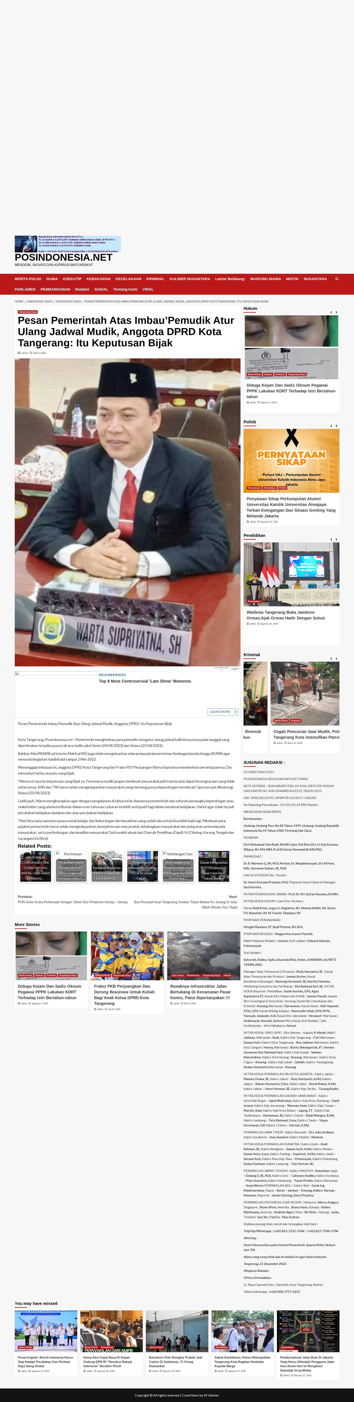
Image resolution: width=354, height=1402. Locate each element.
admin (24, 352)
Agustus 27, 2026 (237, 1371)
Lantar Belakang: (230, 279)
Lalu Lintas (177, 975)
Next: (185, 902)
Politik (282, 488)
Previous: (73, 899)
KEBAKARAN (98, 279)
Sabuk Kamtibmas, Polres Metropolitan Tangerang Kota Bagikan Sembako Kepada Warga (242, 1362)
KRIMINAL (155, 279)
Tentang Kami (125, 289)
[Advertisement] (177, 28)
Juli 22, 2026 (114, 1009)
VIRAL (148, 289)
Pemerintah (193, 975)
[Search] (336, 279)
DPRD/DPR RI (102, 975)
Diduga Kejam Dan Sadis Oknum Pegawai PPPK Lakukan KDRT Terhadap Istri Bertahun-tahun (49, 992)
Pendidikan (270, 488)
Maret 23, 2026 (268, 743)
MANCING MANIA (265, 279)
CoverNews (190, 1395)
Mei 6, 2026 (190, 1003)
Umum (227, 975)
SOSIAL (101, 289)
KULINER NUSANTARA (190, 279)
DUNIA (52, 279)
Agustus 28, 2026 (171, 1371)
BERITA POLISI (28, 279)
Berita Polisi (25, 975)
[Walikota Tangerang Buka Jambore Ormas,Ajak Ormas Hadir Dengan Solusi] (291, 574)
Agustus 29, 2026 (40, 1371)
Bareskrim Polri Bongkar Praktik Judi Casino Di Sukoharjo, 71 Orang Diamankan (175, 1362)
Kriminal (51, 975)
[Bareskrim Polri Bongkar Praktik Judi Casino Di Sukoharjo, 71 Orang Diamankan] (177, 1331)
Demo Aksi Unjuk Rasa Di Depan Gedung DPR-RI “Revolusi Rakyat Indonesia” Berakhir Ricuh (107, 1362)
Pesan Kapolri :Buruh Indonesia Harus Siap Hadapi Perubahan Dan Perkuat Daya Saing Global (45, 1362)
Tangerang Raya (27, 312)
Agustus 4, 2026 (40, 1003)
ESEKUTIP (72, 279)
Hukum (39, 975)
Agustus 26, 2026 (269, 624)
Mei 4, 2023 (39, 352)
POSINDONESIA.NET (63, 257)
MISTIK (292, 279)
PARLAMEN (25, 289)
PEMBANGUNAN (55, 289)
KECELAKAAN (128, 279)
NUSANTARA (315, 279)
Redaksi (82, 289)
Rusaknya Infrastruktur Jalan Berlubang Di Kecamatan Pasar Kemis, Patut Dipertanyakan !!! (200, 992)
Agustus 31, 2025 (269, 521)
